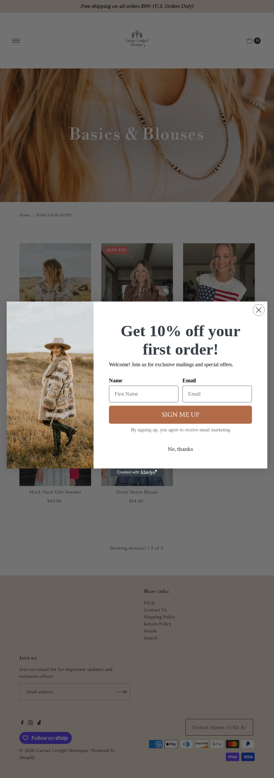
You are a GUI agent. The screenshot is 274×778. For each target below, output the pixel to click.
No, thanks (180, 449)
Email (189, 380)
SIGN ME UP (180, 414)
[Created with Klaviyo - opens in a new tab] (137, 472)
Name (115, 380)
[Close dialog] (259, 310)
